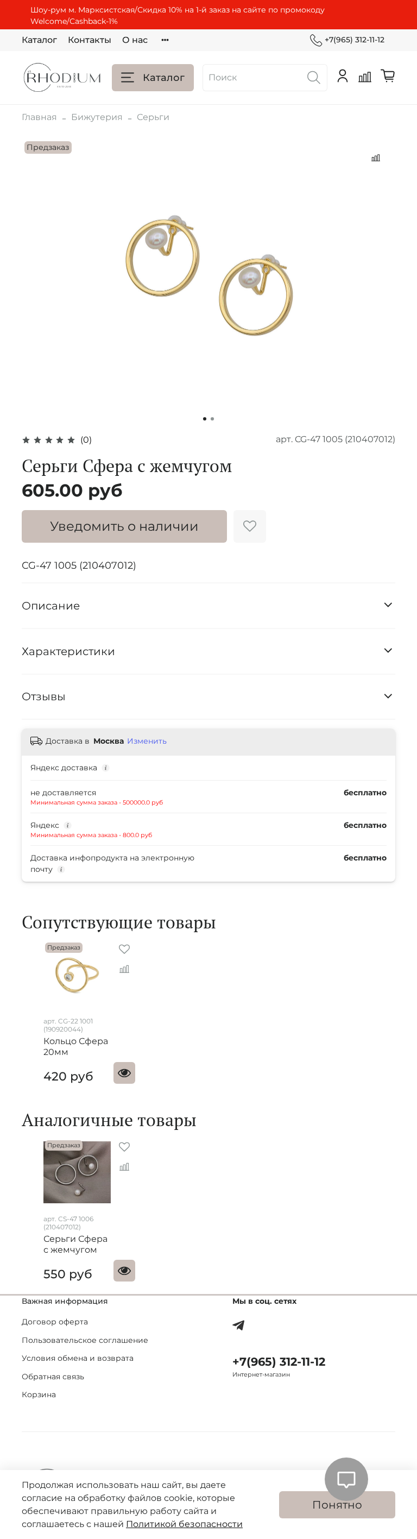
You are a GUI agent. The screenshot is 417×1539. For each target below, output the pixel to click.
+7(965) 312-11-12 (354, 40)
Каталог (39, 40)
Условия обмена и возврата (78, 1358)
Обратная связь (53, 1376)
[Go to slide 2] (212, 418)
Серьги (153, 117)
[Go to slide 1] (204, 418)
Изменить (147, 741)
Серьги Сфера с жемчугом (75, 1244)
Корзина (39, 1394)
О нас (135, 40)
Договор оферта (55, 1322)
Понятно (337, 1504)
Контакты (89, 40)
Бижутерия (97, 117)
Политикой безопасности (184, 1524)
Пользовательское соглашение (85, 1340)
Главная (39, 117)
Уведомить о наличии (124, 526)
